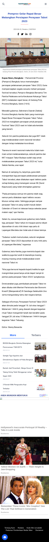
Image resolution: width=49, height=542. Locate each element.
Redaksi (21, 528)
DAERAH (32, 29)
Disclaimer (39, 530)
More (13, 335)
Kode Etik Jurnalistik (34, 528)
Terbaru (36, 335)
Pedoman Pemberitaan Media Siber (19, 530)
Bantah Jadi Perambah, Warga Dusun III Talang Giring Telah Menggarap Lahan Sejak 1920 (18, 372)
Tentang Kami (10, 528)
